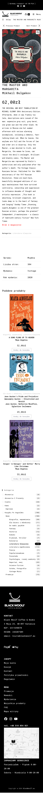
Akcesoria (9, 494)
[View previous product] (3, 25)
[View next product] (39, 25)
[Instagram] (10, 718)
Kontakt (8, 671)
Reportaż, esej (15, 562)
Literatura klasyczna (22, 233)
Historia (13, 532)
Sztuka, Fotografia (17, 568)
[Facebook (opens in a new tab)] (18, 6)
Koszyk (7, 667)
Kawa (7, 505)
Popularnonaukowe (16, 553)
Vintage (32, 270)
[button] (38, 32)
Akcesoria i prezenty (14, 498)
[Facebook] (5, 718)
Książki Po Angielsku (14, 512)
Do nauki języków (16, 525)
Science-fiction (16, 565)
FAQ (6, 707)
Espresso (9, 509)
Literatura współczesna (19, 547)
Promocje (9, 574)
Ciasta (7, 502)
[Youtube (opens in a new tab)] (24, 6)
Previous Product (13, 26)
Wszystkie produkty (14, 703)
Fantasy (12, 528)
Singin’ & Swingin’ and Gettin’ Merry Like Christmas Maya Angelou (21, 466)
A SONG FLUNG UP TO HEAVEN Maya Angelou (21, 338)
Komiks (12, 535)
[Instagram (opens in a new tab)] (21, 6)
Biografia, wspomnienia (12, 335)
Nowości (8, 695)
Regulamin (9, 679)
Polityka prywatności (16, 675)
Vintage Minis (15, 571)
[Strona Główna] (3, 20)
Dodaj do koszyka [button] (21, 350)
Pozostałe (13, 556)
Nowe (8, 516)
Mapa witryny (11, 711)
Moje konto (10, 663)
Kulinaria (13, 541)
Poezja (12, 550)
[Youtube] (15, 718)
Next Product (32, 26)
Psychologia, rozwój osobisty (22, 559)
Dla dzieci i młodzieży (12, 393)
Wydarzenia (10, 699)
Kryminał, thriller (18, 538)
